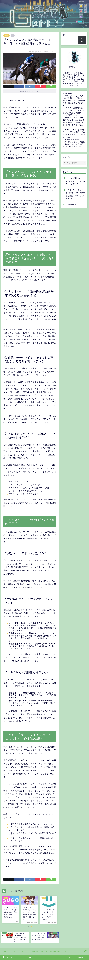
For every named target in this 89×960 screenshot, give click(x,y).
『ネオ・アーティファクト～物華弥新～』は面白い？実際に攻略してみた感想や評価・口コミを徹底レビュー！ (74, 100)
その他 (6, 35)
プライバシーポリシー (12, 957)
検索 (64, 35)
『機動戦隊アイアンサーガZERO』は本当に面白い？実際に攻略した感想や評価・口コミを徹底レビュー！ (74, 122)
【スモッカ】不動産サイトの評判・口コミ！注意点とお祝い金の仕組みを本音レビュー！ (75, 194)
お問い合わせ (71, 204)
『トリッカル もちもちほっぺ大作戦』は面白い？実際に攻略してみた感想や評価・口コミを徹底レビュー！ (74, 144)
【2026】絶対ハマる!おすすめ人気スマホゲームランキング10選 (75, 181)
